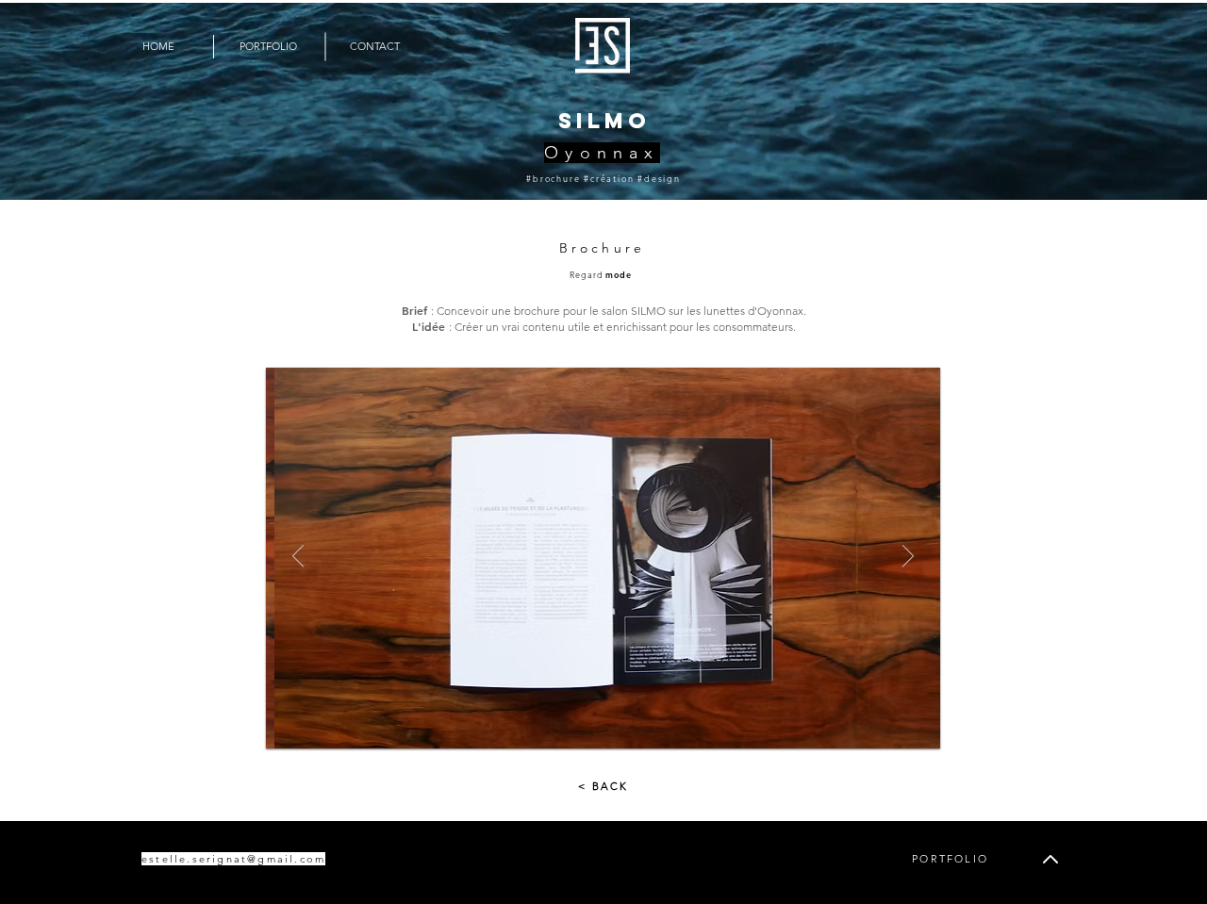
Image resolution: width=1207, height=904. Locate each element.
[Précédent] (298, 557)
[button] (375, 46)
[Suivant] (908, 557)
